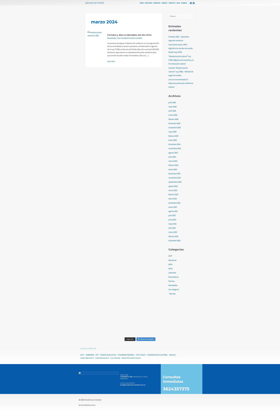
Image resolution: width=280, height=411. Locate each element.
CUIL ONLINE (115, 358)
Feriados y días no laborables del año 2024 (129, 35)
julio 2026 (172, 102)
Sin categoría (173, 289)
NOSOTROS (148, 3)
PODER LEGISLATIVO (108, 355)
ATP (97, 355)
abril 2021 (172, 228)
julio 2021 (172, 215)
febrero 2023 (173, 194)
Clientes (164, 3)
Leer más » (111, 61)
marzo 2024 (172, 161)
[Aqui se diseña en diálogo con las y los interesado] (99, 326)
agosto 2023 (173, 186)
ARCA (170, 264)
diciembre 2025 (174, 123)
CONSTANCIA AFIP (102, 358)
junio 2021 (172, 219)
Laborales (172, 273)
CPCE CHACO (141, 355)
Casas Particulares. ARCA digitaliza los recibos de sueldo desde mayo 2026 (180, 48)
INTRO (142, 3)
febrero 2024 (173, 165)
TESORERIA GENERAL (126, 355)
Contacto (172, 3)
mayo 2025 (172, 132)
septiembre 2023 (175, 182)
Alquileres (172, 260)
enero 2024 (172, 169)
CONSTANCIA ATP (87, 358)
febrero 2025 (173, 136)
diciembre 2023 (174, 173)
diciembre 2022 (174, 203)
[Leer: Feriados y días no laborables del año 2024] (95, 34)
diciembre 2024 (174, 144)
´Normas (172, 294)
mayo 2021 (172, 224)
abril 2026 (172, 111)
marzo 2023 (172, 190)
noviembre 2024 (174, 148)
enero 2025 (172, 140)
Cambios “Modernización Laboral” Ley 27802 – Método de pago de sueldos (180, 72)
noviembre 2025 (174, 127)
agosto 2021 (173, 211)
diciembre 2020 (174, 240)
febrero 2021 (173, 236)
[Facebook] (191, 3)
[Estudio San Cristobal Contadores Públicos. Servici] (99, 311)
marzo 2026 (172, 115)
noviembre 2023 (174, 178)
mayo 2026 (172, 106)
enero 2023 (172, 198)
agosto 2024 (173, 153)
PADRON (172, 355)
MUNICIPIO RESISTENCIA (131, 358)
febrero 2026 (173, 119)
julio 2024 (172, 157)
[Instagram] (194, 3)
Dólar (170, 268)
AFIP (170, 256)
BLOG (178, 3)
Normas (184, 3)
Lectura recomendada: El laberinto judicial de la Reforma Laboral (180, 83)
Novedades (111, 38)
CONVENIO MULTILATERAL (157, 355)
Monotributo (173, 277)
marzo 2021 (172, 232)
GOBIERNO (90, 355)
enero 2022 (172, 207)
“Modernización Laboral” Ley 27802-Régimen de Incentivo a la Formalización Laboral (181, 60)
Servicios (157, 3)
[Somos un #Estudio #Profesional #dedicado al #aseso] (181, 327)
